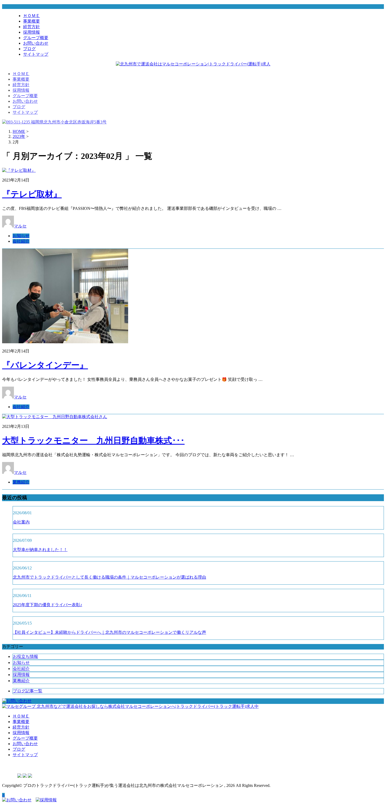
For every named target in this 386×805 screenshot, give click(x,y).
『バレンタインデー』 (45, 365)
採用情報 (31, 32)
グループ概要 (35, 37)
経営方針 (31, 26)
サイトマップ (35, 54)
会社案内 (21, 522)
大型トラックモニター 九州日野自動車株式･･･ (93, 440)
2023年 (19, 136)
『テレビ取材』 (32, 194)
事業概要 (31, 21)
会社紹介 (21, 241)
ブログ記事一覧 (27, 691)
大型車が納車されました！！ (40, 549)
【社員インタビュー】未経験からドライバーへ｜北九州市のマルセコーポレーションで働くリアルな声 (109, 632)
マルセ (20, 226)
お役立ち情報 (25, 656)
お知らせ (21, 235)
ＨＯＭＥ (31, 15)
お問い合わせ (35, 43)
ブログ (29, 48)
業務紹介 (21, 482)
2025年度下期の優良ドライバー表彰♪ (47, 605)
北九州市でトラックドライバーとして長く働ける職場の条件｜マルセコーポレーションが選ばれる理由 (109, 577)
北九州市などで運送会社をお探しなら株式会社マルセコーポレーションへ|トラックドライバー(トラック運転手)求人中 (147, 706)
